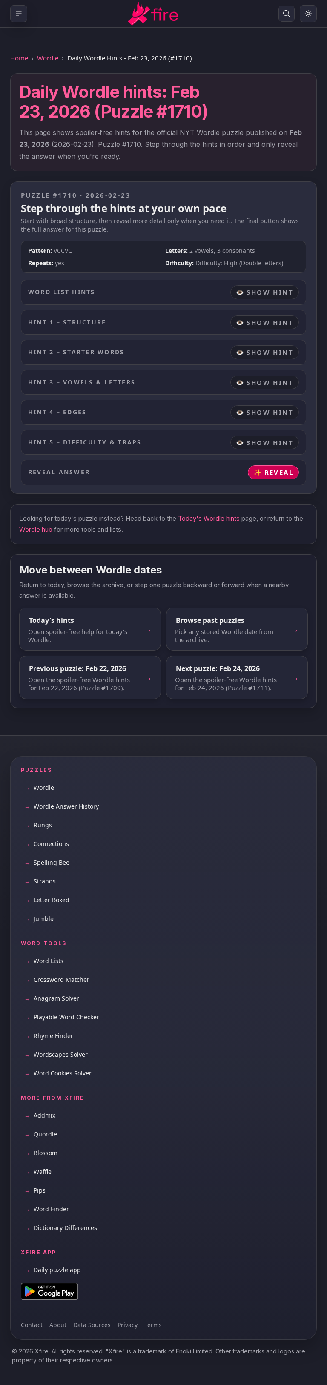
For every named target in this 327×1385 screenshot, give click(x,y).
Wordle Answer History (61, 806)
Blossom (40, 1153)
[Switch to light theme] (308, 13)
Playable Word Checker (61, 1017)
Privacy (128, 1325)
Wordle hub (35, 529)
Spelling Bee (46, 862)
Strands (40, 881)
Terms (153, 1325)
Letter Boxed (46, 900)
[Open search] (286, 14)
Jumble (39, 919)
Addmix (39, 1115)
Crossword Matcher (56, 979)
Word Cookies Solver (58, 1073)
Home (19, 58)
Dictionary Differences (60, 1228)
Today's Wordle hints (209, 518)
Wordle (47, 58)
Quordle (40, 1134)
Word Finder (46, 1209)
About (57, 1325)
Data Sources (92, 1325)
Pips (35, 1190)
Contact (32, 1325)
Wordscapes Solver (56, 1054)
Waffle (38, 1171)
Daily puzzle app (52, 1270)
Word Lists (43, 961)
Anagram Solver (51, 998)
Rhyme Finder (48, 1036)
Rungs (38, 825)
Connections (46, 844)
